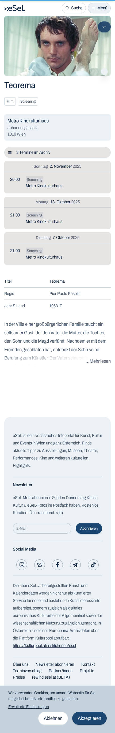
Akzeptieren (89, 718)
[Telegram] (75, 564)
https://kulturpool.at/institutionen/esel (44, 645)
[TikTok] (93, 564)
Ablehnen (53, 718)
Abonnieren (89, 528)
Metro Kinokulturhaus (44, 186)
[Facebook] (57, 564)
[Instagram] (21, 564)
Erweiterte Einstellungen (28, 707)
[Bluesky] (39, 564)
